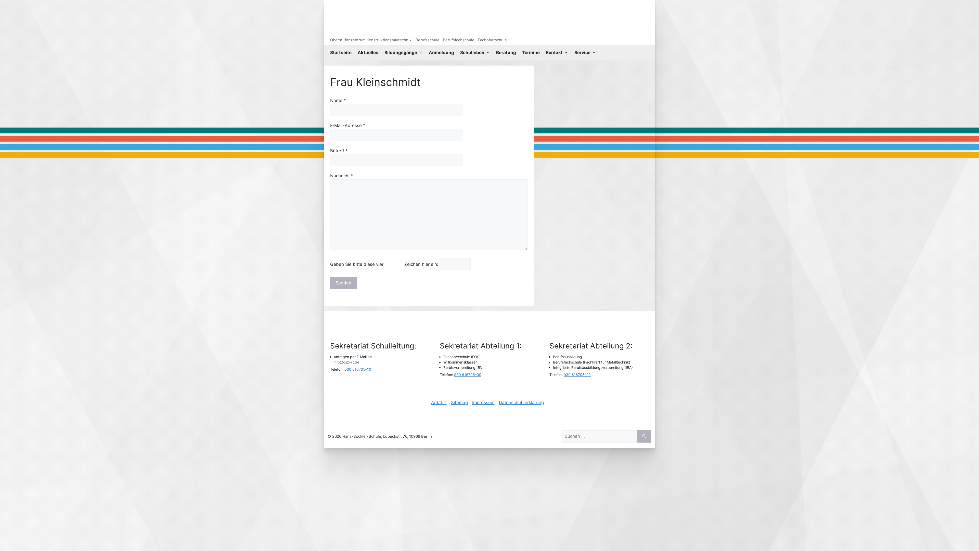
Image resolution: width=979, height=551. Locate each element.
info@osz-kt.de (346, 362)
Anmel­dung (441, 52)
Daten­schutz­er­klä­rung (521, 402)
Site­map (459, 402)
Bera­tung (506, 52)
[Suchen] (644, 436)
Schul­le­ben (472, 52)
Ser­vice (582, 52)
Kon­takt (554, 52)
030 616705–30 (467, 374)
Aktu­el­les (368, 52)
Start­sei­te (341, 52)
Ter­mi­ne (531, 52)
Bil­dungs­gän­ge (400, 52)
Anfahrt (439, 402)
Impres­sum (483, 402)
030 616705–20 (577, 374)
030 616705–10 (357, 369)
